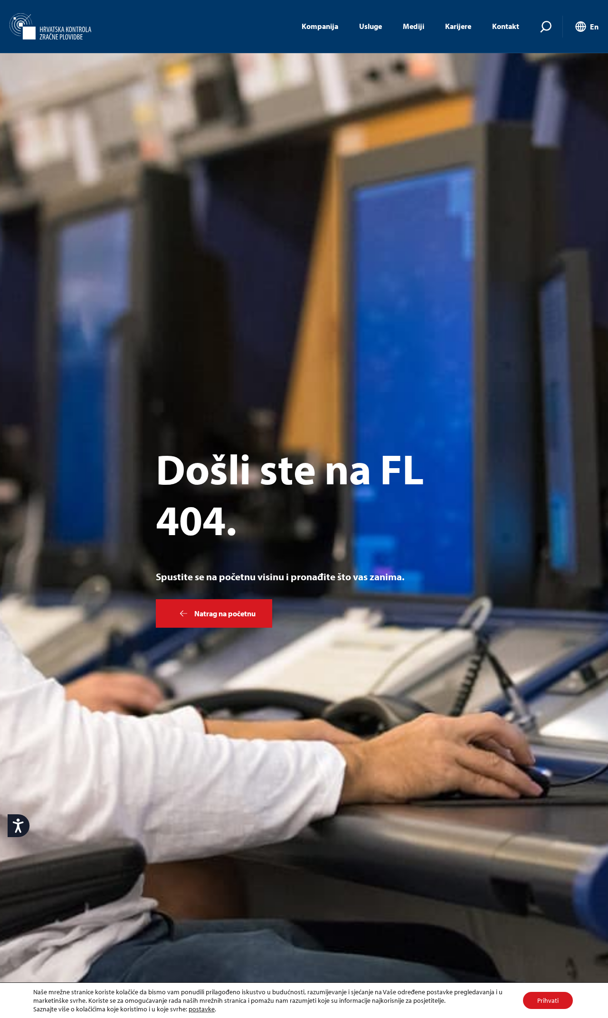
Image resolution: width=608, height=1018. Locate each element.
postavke (202, 1009)
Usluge (370, 26)
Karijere (458, 26)
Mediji (413, 26)
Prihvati (548, 1000)
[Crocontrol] (50, 26)
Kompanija (320, 26)
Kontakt (505, 26)
